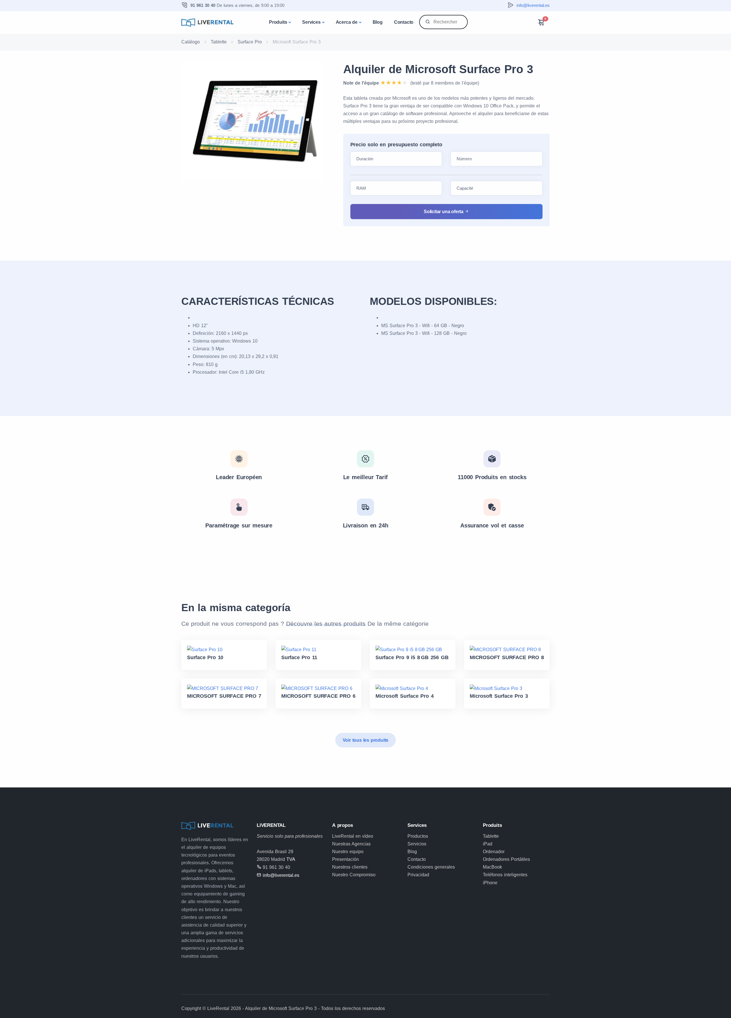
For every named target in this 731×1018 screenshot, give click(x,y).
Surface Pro (250, 41)
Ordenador (494, 851)
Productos (417, 836)
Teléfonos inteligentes (505, 874)
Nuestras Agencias (351, 843)
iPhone (490, 882)
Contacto (403, 22)
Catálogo (190, 41)
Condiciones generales (431, 867)
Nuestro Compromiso (353, 874)
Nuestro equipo (348, 851)
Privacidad (418, 874)
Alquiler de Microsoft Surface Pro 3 (438, 69)
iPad (487, 843)
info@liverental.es (533, 5)
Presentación (345, 859)
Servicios (416, 843)
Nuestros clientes (349, 867)
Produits (278, 22)
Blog (378, 22)
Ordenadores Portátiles (506, 859)
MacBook (492, 867)
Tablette (219, 41)
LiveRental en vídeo (352, 836)
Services (311, 22)
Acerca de (347, 22)
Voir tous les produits (366, 740)
